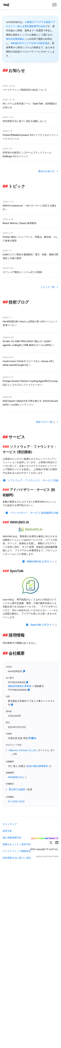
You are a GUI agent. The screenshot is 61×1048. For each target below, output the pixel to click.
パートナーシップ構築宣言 (17, 851)
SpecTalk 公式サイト (42, 624)
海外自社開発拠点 (15, 39)
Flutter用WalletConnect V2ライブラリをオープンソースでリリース (30, 137)
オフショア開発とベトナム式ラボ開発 (22, 272)
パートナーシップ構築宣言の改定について (25, 89)
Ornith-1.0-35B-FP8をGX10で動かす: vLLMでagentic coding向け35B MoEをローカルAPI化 (27, 343)
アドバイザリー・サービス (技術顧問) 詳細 (34, 512)
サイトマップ (10, 824)
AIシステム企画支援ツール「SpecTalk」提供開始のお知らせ (30, 105)
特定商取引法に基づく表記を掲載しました (25, 121)
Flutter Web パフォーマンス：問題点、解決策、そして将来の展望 (30, 238)
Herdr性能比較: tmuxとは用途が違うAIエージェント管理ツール (30, 323)
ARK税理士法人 (16, 777)
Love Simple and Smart (43, 838)
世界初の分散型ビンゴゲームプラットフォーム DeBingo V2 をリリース (27, 154)
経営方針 (7, 830)
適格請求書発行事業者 (20, 686)
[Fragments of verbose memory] (35, 738)
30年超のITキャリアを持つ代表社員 (29, 43)
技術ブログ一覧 (44, 421)
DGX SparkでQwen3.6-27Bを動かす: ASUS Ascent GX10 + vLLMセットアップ (30, 402)
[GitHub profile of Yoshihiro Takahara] (29, 738)
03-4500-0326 (16, 801)
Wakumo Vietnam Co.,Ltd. (23, 750)
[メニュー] (54, 4)
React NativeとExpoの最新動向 (20, 223)
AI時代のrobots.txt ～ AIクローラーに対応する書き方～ (29, 207)
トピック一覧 (48, 286)
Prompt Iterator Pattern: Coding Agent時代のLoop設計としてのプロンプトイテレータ (30, 383)
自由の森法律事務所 (38, 766)
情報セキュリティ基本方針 (17, 844)
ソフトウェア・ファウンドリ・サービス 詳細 (33, 480)
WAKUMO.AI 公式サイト (41, 561)
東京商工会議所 (17, 789)
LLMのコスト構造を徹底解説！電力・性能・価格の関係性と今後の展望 (30, 256)
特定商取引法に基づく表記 (17, 857)
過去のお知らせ (46, 171)
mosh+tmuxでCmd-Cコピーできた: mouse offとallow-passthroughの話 (29, 363)
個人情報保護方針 (12, 837)
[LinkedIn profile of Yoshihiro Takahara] (32, 738)
